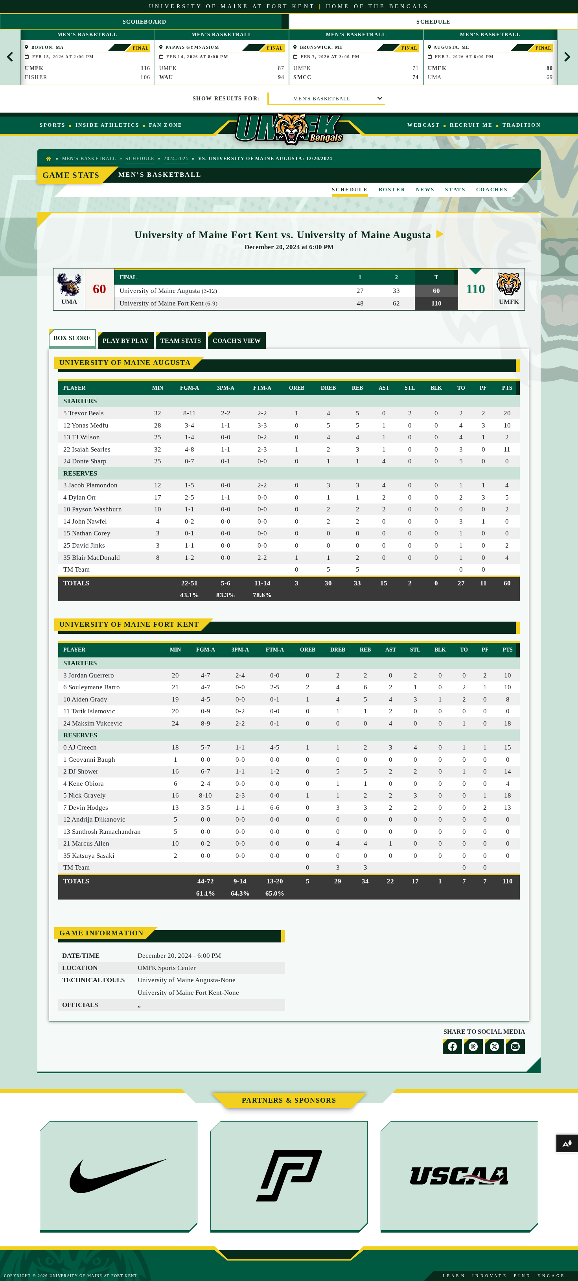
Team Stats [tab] (180, 340)
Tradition (522, 125)
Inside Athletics (107, 125)
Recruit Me (471, 125)
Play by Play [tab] (126, 340)
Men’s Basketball (160, 174)
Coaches (492, 190)
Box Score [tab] (72, 338)
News (425, 190)
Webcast (423, 125)
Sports (53, 125)
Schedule (139, 158)
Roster (392, 190)
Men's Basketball (322, 99)
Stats (455, 190)
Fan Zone (165, 125)
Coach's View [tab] (237, 340)
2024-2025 (176, 158)
